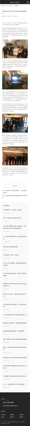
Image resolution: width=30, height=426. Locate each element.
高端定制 (21, 414)
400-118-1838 (8, 403)
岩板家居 (12, 414)
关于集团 (3, 414)
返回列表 (15, 185)
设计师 (2, 417)
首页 (7, 5)
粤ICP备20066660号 (5, 423)
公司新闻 (16, 5)
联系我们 (21, 417)
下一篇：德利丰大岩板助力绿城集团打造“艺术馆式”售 (15, 196)
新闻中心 (11, 5)
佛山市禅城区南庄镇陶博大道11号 (10, 405)
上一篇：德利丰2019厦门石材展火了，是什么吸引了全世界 (14, 191)
